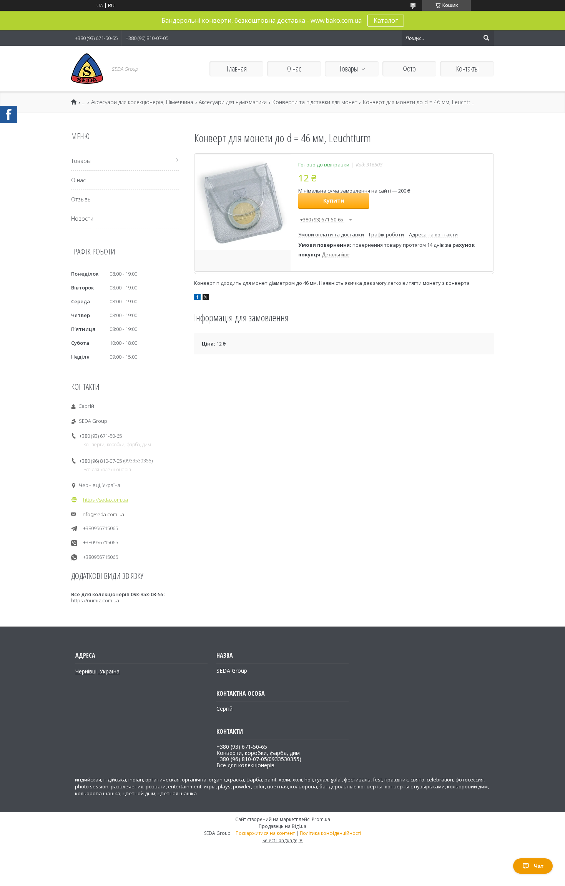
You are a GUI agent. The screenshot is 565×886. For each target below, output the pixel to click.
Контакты (467, 68)
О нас (294, 68)
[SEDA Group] (87, 68)
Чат (538, 866)
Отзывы (81, 199)
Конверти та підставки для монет (315, 102)
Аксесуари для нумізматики (233, 102)
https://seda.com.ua (105, 500)
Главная (236, 68)
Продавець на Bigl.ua (282, 826)
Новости (82, 218)
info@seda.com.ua (102, 514)
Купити (333, 200)
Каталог (386, 20)
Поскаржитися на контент (265, 833)
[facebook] (197, 298)
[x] (206, 298)
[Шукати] (486, 38)
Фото (409, 68)
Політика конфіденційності (330, 833)
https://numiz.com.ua (95, 600)
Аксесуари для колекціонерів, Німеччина (142, 102)
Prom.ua (321, 819)
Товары (348, 68)
